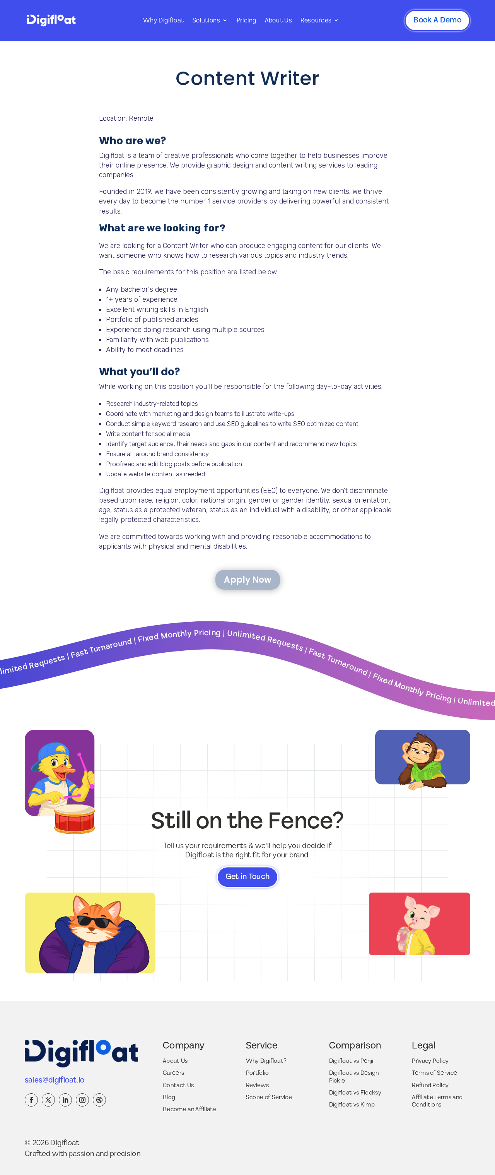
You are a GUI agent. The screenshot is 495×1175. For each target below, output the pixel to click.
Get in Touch (247, 876)
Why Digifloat (163, 20)
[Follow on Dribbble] (99, 1100)
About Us (278, 20)
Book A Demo (437, 20)
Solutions (206, 20)
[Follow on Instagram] (82, 1100)
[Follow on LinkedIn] (65, 1100)
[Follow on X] (48, 1100)
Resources (316, 20)
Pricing (246, 20)
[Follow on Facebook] (31, 1100)
